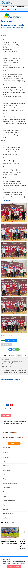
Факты (14, 555)
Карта (4, 563)
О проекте (22, 555)
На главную (6, 344)
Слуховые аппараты (9, 500)
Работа (12, 6)
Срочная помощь (14, 566)
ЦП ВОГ (4, 355)
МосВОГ (11, 355)
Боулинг (5, 428)
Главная (4, 6)
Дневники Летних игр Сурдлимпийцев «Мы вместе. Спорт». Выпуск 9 (14, 422)
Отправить (6, 415)
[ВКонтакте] (10, 349)
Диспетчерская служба (10, 483)
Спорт (19, 355)
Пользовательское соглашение (16, 563)
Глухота (5, 496)
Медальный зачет (8, 432)
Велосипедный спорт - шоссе (11, 437)
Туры (4, 474)
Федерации (6, 447)
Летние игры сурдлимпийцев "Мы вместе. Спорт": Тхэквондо (15, 372)
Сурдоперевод (7, 487)
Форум (5, 479)
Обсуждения (6, 457)
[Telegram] (14, 349)
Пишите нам (5, 555)
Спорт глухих (11, 340)
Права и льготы (7, 492)
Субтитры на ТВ (7, 470)
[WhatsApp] (18, 349)
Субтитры (6, 466)
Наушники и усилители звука (11, 505)
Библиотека (6, 509)
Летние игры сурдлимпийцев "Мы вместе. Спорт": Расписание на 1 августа (13, 364)
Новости (5, 452)
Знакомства (20, 6)
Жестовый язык (8, 513)
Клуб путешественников (10, 518)
